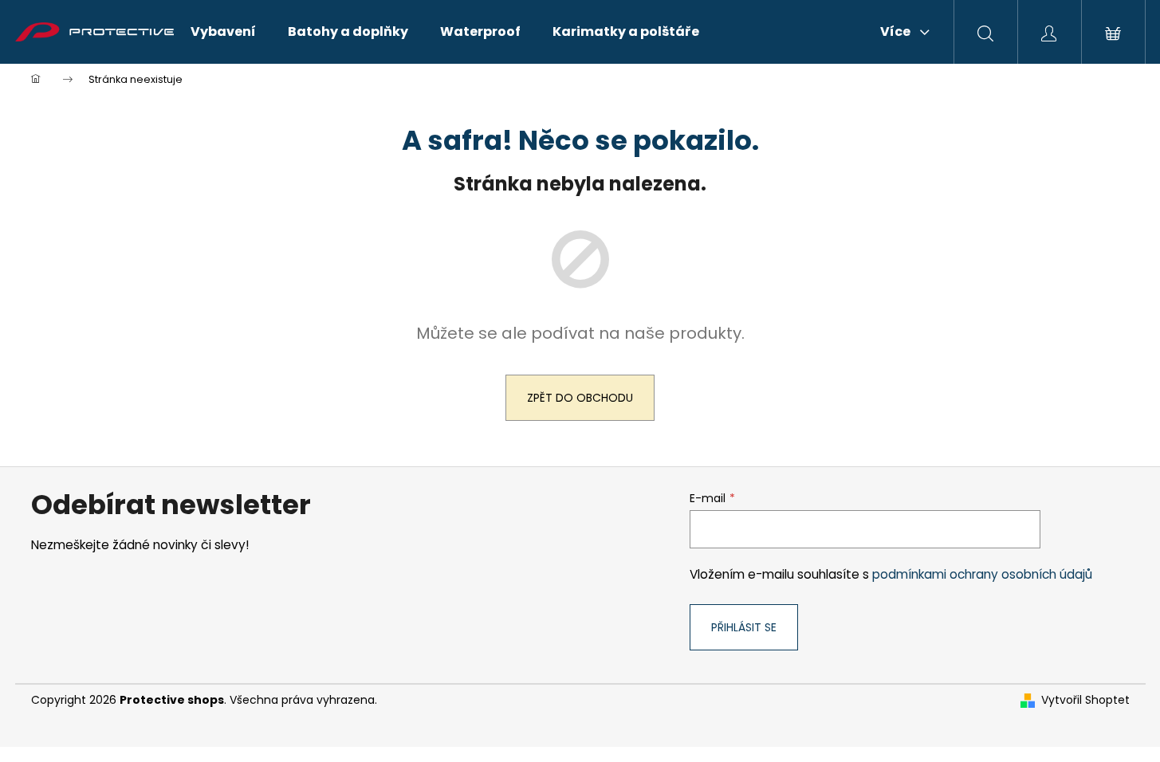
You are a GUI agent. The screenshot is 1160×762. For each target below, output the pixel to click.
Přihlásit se (744, 627)
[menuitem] (223, 32)
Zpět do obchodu (580, 398)
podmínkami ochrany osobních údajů (982, 574)
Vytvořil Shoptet (1085, 700)
